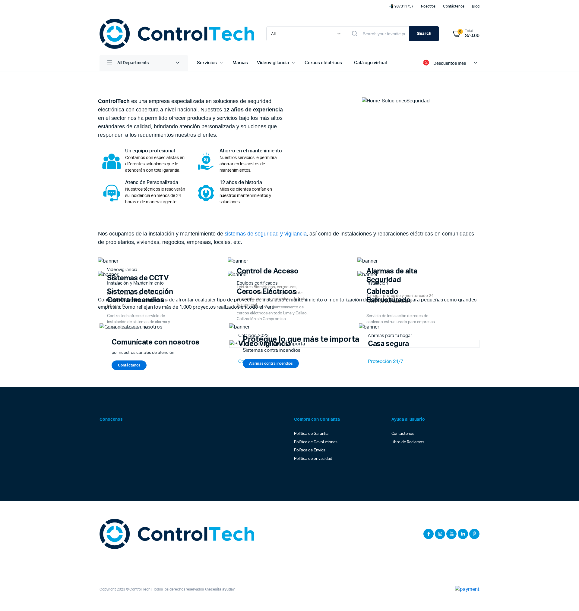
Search (424, 34)
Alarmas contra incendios (271, 363)
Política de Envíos (309, 450)
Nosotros (428, 6)
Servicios (207, 63)
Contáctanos (129, 365)
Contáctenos (453, 6)
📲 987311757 (401, 6)
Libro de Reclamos (408, 442)
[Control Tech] (177, 34)
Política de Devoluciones (315, 442)
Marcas (240, 63)
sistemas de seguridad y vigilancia (266, 234)
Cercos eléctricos (323, 63)
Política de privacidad (313, 459)
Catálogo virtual (370, 63)
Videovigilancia (273, 63)
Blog (475, 6)
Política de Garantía (311, 434)
